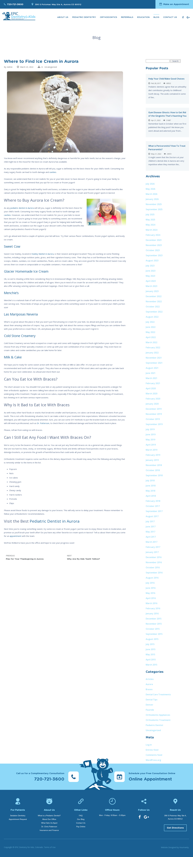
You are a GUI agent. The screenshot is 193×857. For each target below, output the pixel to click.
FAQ (81, 815)
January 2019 (152, 460)
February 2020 (153, 398)
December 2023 (153, 240)
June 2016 (150, 588)
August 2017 (152, 516)
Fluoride (150, 709)
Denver (149, 704)
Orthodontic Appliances (158, 714)
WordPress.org (153, 760)
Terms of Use (50, 847)
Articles (150, 679)
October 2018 (153, 470)
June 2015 (150, 649)
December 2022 (153, 296)
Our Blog (80, 819)
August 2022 (152, 316)
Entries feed (152, 749)
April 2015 (151, 659)
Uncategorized (51, 67)
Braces (149, 689)
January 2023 (152, 291)
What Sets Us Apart (49, 823)
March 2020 (151, 393)
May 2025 (150, 219)
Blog (156, 17)
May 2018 (150, 490)
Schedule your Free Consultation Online (152, 776)
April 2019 (151, 444)
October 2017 (153, 506)
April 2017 (151, 536)
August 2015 (152, 639)
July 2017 (150, 521)
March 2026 (151, 194)
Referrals (127, 17)
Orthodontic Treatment (158, 720)
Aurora (149, 684)
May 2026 (150, 188)
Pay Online (80, 827)
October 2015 (153, 628)
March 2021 (151, 378)
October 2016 (153, 567)
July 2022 (150, 321)
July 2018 (150, 480)
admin (9, 67)
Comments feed (154, 754)
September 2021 (154, 362)
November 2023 (154, 245)
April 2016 (151, 598)
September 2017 (154, 511)
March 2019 (151, 449)
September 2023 (154, 255)
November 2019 (154, 414)
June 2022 (150, 327)
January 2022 (152, 352)
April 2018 (151, 495)
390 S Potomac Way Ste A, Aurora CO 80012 (57, 5)
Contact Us (170, 17)
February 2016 (153, 608)
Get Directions (175, 828)
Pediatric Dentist (154, 725)
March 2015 (151, 664)
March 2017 (151, 541)
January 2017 (152, 552)
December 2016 (153, 557)
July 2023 (150, 265)
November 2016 (154, 562)
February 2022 (153, 347)
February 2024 (153, 235)
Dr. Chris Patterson (49, 827)
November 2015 (154, 623)
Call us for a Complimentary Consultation (40, 776)
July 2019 (150, 429)
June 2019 (150, 434)
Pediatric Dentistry (84, 17)
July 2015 (150, 644)
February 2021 (153, 383)
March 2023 (151, 286)
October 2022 (153, 306)
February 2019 (153, 454)
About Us (62, 17)
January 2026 (152, 199)
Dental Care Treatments (158, 694)
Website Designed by (175, 847)
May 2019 (150, 439)
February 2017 (153, 547)
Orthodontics (108, 17)
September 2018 (154, 475)
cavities (7, 215)
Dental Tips (151, 699)
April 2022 (151, 337)
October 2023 (153, 250)
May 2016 (150, 593)
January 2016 (152, 613)
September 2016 (154, 572)
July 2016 (150, 582)
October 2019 (153, 419)
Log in (149, 744)
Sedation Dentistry (17, 815)
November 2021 (154, 357)
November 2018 (154, 465)
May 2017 (150, 531)
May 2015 (150, 654)
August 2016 (152, 577)
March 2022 (151, 342)
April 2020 (151, 388)
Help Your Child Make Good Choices (166, 78)
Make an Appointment (176, 4)
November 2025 (154, 204)
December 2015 (153, 618)
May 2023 (150, 275)
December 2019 (153, 408)
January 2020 (152, 403)
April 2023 (151, 281)
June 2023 (150, 270)
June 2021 (150, 373)
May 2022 (150, 332)
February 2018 (153, 501)
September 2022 (154, 311)
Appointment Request (18, 819)
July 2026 (150, 183)
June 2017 (150, 526)
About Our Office (49, 819)
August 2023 (152, 260)
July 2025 (150, 214)
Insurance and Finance (49, 830)
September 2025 (154, 209)
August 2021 (152, 368)
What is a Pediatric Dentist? (49, 815)
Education (143, 17)
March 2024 (151, 229)
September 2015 (154, 634)
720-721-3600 (15, 4)
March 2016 (151, 603)
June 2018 (150, 485)
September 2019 (154, 424)
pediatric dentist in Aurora (22, 208)
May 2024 (150, 224)
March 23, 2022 (26, 67)
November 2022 (154, 301)
